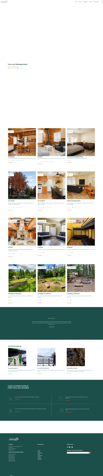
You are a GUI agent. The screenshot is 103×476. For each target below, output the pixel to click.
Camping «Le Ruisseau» (15, 293)
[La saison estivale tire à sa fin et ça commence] (10, 427)
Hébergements (85, 1)
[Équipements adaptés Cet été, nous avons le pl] (92, 427)
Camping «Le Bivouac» (73, 293)
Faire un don (39, 459)
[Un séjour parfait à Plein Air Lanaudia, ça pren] (72, 427)
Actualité (39, 456)
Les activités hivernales (43, 368)
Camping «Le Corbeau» (44, 293)
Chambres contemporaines (75, 157)
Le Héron (40, 157)
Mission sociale (96, 1)
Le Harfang (11, 157)
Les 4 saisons (41, 201)
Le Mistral (40, 247)
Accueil (76, 1)
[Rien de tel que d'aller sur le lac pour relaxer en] (31, 427)
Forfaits (90, 1)
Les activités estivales (72, 368)
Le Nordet (69, 247)
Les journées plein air (13, 368)
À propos (80, 1)
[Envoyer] (90, 453)
